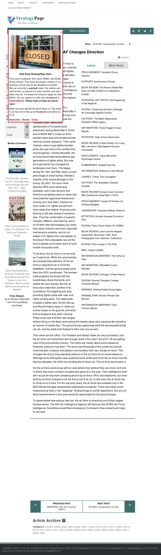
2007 (83, 529)
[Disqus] (82, 458)
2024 (64, 526)
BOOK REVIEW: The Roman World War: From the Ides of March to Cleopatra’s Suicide (102, 91)
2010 (62, 529)
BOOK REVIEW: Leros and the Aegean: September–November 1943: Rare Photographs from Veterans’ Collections (101, 235)
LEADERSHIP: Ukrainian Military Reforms (103, 210)
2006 (90, 529)
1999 (42, 533)
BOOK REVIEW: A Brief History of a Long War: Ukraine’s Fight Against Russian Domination (102, 146)
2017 (112, 526)
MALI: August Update (92, 250)
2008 (76, 529)
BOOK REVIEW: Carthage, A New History (103, 274)
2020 (91, 526)
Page (30, 19)
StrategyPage (24, 548)
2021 (84, 526)
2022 (77, 526)
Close (35, 119)
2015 (126, 526)
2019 (98, 526)
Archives (125, 57)
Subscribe (14, 119)
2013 (42, 529)
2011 (55, 529)
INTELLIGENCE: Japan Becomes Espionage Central (99, 157)
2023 (71, 526)
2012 (49, 529)
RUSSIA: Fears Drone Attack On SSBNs (102, 225)
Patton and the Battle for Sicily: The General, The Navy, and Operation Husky (17, 230)
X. (13, 114)
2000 (35, 533)
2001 (125, 529)
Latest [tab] (91, 65)
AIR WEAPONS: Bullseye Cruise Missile (102, 170)
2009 (69, 529)
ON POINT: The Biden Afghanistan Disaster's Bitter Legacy (99, 120)
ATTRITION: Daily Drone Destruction (100, 137)
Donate (26, 119)
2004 (104, 529)
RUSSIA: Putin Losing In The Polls (99, 244)
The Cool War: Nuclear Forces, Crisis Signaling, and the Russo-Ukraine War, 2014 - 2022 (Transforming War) (17, 184)
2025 (57, 526)
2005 (97, 529)
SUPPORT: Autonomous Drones (98, 81)
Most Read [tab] (116, 65)
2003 (111, 529)
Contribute (48, 2)
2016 (119, 526)
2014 (35, 529)
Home (10, 2)
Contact (33, 2)
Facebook (41, 111)
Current (49, 526)
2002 (118, 529)
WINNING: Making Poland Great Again (101, 289)
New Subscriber (67, 2)
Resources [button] (77, 30)
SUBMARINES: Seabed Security (98, 164)
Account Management (19, 7)
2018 (105, 526)
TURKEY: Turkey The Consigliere (98, 176)
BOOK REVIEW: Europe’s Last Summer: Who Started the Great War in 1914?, (102, 193)
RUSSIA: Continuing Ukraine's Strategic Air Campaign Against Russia (101, 111)
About (21, 2)
